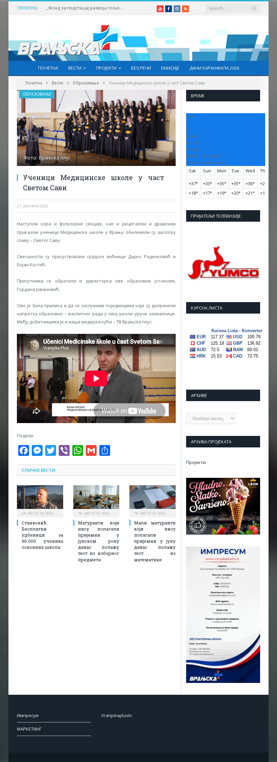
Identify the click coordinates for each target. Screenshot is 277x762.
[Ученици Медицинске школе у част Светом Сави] (96, 129)
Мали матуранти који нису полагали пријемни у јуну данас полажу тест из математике (155, 541)
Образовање (37, 94)
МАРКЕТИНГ (29, 729)
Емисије (170, 68)
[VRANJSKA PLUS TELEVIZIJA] (67, 38)
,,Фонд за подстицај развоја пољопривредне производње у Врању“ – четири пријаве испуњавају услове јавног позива (86, 8)
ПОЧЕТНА (48, 68)
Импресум (28, 715)
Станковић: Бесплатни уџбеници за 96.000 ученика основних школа (42, 535)
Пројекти (106, 68)
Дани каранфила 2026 (214, 68)
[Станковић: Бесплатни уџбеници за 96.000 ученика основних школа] (40, 500)
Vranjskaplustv (116, 715)
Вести (74, 68)
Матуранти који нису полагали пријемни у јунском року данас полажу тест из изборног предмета (99, 541)
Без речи (141, 68)
